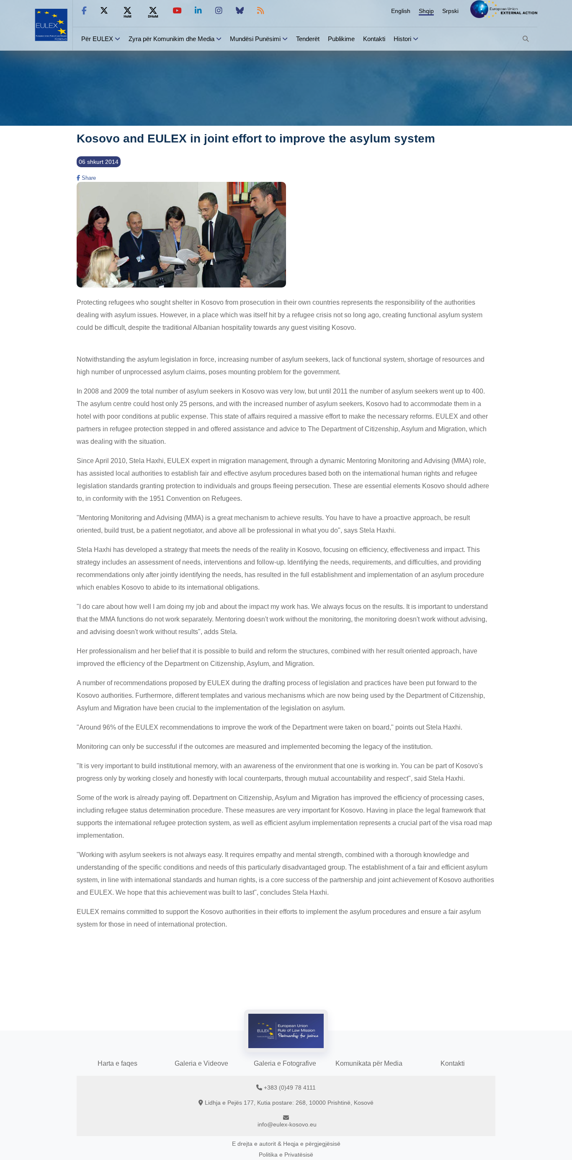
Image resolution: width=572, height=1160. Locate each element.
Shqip (426, 11)
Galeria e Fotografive (285, 1063)
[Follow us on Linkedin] (198, 10)
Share (88, 178)
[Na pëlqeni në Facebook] (84, 10)
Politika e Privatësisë (286, 1154)
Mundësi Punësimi (255, 38)
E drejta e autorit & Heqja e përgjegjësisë (286, 1143)
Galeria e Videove (201, 1063)
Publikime (341, 38)
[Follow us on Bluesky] (240, 10)
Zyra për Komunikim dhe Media (171, 38)
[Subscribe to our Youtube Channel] (177, 10)
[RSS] (260, 10)
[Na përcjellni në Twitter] (104, 10)
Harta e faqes (117, 1063)
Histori (402, 38)
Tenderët (307, 38)
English (400, 11)
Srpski (450, 11)
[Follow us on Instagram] (218, 10)
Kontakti (374, 38)
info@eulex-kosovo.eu (287, 1124)
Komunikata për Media (368, 1063)
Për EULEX (97, 38)
